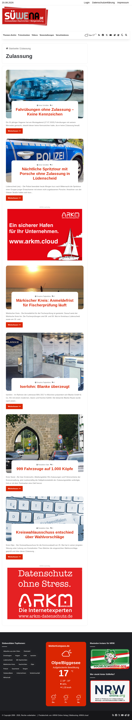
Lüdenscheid (8, 660)
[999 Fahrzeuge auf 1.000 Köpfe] (45, 443)
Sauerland (15, 669)
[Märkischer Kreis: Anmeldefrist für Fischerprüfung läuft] (45, 287)
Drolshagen (7, 656)
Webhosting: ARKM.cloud (78, 715)
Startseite (13, 48)
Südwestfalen (8, 673)
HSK (25, 656)
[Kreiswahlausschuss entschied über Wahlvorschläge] (45, 518)
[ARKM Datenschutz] (44, 593)
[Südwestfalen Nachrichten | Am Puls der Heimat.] (25, 16)
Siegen (25, 669)
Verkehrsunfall (35, 673)
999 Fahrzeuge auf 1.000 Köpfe (44, 469)
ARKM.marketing (44, 207)
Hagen (17, 656)
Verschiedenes (62, 35)
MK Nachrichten (21, 660)
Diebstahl (27, 651)
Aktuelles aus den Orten (11, 651)
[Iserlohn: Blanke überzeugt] (45, 362)
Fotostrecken (24, 35)
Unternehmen (21, 673)
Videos (35, 35)
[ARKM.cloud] (44, 234)
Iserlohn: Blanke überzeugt (44, 386)
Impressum (123, 2)
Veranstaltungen (47, 35)
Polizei (5, 669)
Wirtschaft (6, 677)
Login (87, 2)
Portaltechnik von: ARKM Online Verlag (53, 715)
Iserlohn (33, 656)
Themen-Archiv (9, 35)
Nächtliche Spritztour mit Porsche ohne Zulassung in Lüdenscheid (45, 173)
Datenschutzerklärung (103, 2)
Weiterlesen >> (14, 131)
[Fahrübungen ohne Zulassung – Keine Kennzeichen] (45, 94)
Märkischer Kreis (9, 664)
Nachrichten (23, 664)
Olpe (32, 664)
